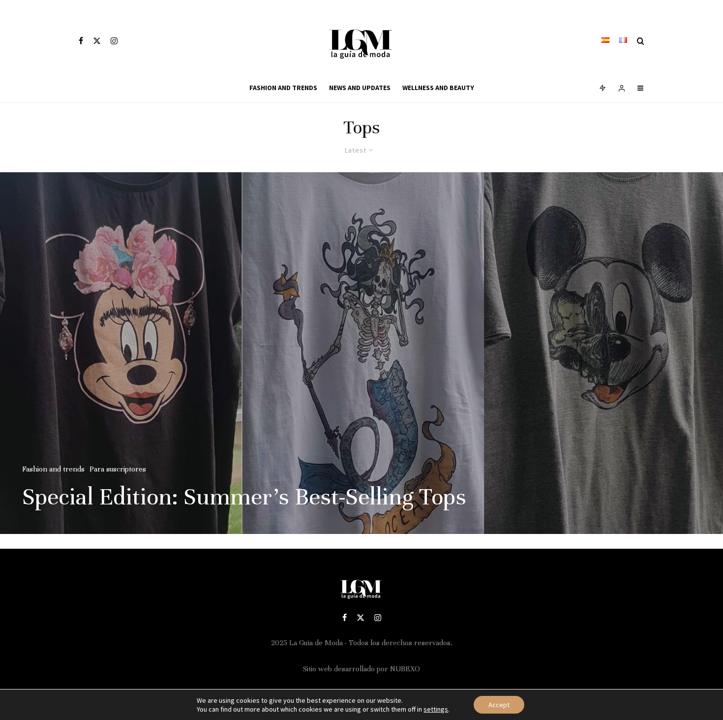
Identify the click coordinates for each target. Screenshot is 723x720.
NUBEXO (405, 668)
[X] (97, 41)
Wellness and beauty (438, 87)
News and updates (360, 87)
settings (435, 709)
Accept (499, 704)
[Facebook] (81, 41)
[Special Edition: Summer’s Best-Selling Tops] (361, 353)
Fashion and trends (283, 87)
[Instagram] (114, 41)
